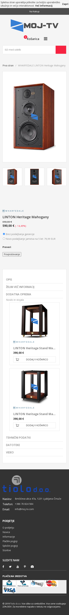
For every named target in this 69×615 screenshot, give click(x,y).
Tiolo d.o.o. (15, 603)
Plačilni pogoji (10, 541)
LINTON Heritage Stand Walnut (36, 348)
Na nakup (34, 11)
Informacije (9, 536)
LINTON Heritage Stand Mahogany (38, 414)
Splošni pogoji (10, 545)
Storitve (7, 550)
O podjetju (8, 527)
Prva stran (8, 65)
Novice (6, 532)
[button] (30, 38)
